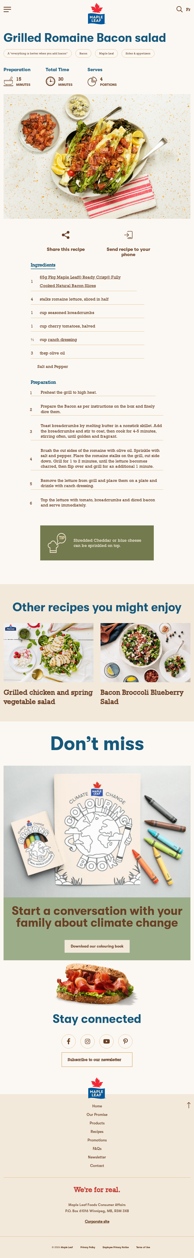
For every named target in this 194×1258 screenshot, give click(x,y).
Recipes (97, 1132)
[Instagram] (88, 1041)
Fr (188, 9)
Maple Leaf (106, 53)
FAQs (97, 1149)
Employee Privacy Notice (116, 1247)
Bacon (83, 53)
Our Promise (97, 1115)
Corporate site (97, 1221)
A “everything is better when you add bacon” (38, 53)
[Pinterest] (125, 1041)
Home (97, 1106)
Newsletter (97, 1157)
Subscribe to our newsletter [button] (94, 1059)
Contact (97, 1166)
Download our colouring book (97, 946)
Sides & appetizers (138, 53)
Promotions (97, 1140)
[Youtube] (106, 1041)
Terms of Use (143, 1247)
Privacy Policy (87, 1247)
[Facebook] (68, 1041)
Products (97, 1123)
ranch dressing (62, 339)
